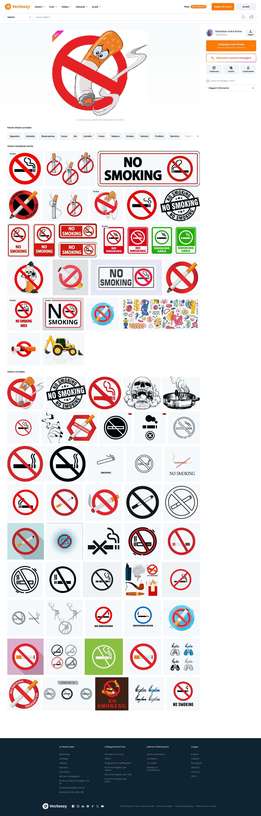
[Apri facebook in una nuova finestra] (73, 806)
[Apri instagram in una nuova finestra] (78, 806)
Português (196, 763)
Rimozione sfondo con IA (72, 787)
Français (195, 771)
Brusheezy (64, 754)
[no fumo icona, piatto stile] (25, 541)
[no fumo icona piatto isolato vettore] (64, 502)
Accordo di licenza (114, 754)
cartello (87, 136)
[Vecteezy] (17, 7)
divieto (130, 136)
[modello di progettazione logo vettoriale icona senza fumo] (104, 657)
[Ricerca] (243, 17)
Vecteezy (63, 758)
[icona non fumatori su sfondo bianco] (70, 277)
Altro (193, 776)
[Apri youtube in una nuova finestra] (102, 806)
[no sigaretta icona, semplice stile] (103, 541)
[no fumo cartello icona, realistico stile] (81, 428)
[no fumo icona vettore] (180, 205)
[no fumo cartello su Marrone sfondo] (111, 693)
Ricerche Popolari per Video (116, 780)
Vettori (38, 6)
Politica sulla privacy (184, 806)
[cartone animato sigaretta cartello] (65, 205)
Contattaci (152, 758)
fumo (101, 136)
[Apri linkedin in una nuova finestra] (83, 806)
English (195, 754)
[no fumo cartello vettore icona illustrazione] (144, 464)
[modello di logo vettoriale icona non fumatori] (102, 579)
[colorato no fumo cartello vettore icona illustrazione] (182, 464)
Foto (51, 6)
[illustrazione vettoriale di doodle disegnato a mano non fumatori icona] (25, 618)
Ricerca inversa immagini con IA (74, 782)
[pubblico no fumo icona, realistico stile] (23, 205)
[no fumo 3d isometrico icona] (103, 502)
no (75, 136)
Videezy (63, 763)
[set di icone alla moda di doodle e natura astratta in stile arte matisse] (160, 314)
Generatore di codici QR (71, 792)
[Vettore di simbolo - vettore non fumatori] (63, 314)
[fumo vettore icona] (106, 464)
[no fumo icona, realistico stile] (24, 693)
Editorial (80, 6)
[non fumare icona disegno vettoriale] (102, 314)
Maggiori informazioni (219, 88)
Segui (250, 34)
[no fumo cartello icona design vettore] (103, 618)
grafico (190, 136)
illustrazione (48, 136)
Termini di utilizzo (164, 806)
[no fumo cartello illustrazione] (107, 205)
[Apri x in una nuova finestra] (97, 806)
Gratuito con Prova (231, 46)
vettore (144, 136)
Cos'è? (232, 81)
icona (64, 136)
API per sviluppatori (69, 776)
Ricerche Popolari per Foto (118, 774)
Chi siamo (152, 763)
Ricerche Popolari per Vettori (116, 768)
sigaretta (14, 136)
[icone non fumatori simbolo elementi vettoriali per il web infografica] (68, 693)
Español (195, 758)
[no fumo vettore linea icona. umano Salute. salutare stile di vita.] (184, 428)
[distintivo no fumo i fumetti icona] (64, 541)
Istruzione (64, 771)
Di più (95, 6)
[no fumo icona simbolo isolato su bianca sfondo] (183, 693)
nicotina (174, 136)
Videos (65, 6)
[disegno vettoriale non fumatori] (142, 205)
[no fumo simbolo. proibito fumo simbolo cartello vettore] (23, 428)
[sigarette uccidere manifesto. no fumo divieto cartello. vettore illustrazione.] (28, 277)
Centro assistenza (156, 754)
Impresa (63, 767)
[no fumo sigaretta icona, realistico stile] (182, 277)
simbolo (30, 136)
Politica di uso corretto (206, 806)
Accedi (245, 6)
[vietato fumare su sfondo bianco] (149, 168)
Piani (186, 6)
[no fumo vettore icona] (142, 541)
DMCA (108, 758)
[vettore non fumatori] (23, 349)
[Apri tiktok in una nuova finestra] (92, 806)
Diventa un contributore (153, 768)
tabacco (115, 136)
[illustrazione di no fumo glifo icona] (116, 428)
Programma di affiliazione (118, 763)
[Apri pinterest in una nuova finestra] (88, 806)
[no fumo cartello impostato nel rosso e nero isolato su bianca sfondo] (46, 464)
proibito (159, 136)
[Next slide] (195, 136)
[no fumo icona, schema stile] (181, 502)
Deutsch (195, 767)
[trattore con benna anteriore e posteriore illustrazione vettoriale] (63, 349)
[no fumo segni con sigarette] (70, 168)
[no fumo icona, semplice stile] (142, 502)
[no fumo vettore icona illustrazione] (25, 502)
